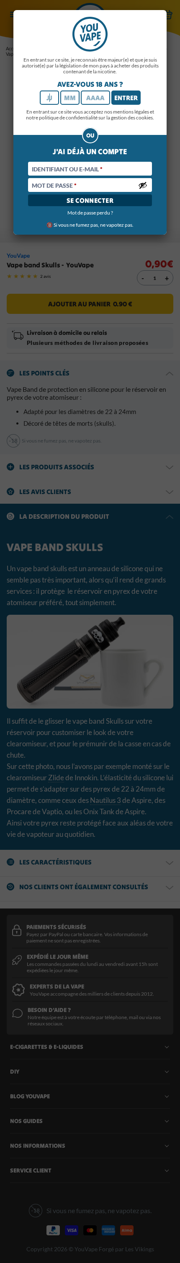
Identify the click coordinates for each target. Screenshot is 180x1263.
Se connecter (90, 200)
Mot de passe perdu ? (90, 213)
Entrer (126, 97)
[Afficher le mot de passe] (142, 185)
